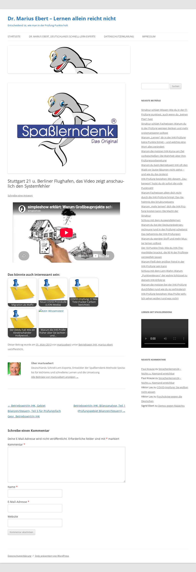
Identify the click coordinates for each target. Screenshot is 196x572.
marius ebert (105, 344)
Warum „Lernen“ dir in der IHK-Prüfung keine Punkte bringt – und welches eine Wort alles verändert (163, 142)
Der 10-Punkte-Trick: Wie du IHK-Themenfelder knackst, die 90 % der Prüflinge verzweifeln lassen (164, 252)
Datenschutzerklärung (119, 36)
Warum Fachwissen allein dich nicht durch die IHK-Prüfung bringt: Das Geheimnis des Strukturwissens (162, 197)
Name (13, 487)
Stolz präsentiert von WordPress (52, 555)
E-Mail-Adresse (18, 502)
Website (13, 516)
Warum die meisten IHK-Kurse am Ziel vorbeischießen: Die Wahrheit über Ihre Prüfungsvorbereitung (163, 155)
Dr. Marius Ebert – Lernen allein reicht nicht (62, 18)
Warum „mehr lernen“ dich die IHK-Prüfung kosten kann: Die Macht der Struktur (163, 211)
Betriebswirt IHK (87, 344)
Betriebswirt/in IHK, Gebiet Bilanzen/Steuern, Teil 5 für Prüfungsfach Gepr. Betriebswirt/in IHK (34, 411)
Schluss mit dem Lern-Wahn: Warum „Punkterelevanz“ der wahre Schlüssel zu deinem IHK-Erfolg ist (164, 275)
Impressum (148, 36)
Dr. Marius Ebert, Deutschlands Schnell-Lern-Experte (62, 36)
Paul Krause (148, 369)
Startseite (14, 36)
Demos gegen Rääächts (171, 405)
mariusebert (64, 344)
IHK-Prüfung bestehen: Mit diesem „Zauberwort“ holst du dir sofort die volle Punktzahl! (164, 183)
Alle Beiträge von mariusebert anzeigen (54, 377)
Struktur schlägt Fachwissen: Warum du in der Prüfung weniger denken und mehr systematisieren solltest (164, 128)
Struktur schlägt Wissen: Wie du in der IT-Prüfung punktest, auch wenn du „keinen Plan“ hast (164, 114)
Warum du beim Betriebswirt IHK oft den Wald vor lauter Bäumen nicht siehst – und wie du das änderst (164, 169)
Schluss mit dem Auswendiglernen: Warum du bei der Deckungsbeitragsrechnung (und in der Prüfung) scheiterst (164, 224)
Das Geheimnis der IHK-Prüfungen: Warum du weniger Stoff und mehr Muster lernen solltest (164, 238)
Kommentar (16, 444)
